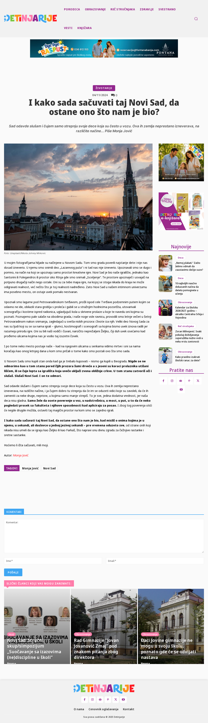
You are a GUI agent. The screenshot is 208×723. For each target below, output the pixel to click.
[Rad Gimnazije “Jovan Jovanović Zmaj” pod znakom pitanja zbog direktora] (104, 626)
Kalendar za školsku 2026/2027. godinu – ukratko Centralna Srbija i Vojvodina (189, 312)
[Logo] (4, 19)
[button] (196, 18)
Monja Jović (20, 455)
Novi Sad (49, 468)
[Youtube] (181, 389)
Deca (180, 257)
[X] (86, 483)
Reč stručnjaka (186, 326)
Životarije (104, 88)
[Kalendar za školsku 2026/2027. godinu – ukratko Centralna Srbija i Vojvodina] (165, 308)
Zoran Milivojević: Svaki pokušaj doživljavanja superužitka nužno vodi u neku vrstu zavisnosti (189, 336)
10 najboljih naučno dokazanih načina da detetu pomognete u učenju (187, 288)
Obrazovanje (185, 302)
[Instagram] (172, 380)
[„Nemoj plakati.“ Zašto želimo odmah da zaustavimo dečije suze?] (165, 263)
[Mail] (180, 380)
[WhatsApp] (105, 483)
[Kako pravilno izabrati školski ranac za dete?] (165, 356)
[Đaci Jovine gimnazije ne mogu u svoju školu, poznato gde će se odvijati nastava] (171, 626)
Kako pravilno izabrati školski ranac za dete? (187, 358)
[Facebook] (77, 483)
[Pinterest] (96, 483)
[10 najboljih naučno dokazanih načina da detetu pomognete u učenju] (165, 284)
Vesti (11, 634)
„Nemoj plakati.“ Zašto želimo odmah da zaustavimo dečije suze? (189, 266)
